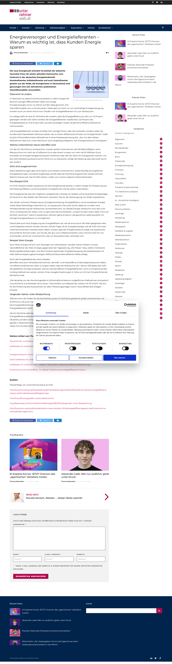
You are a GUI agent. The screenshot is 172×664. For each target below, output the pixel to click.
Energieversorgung (124, 165)
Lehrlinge (119, 213)
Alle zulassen (119, 358)
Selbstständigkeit (57, 28)
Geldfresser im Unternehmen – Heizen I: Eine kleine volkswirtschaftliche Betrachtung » (50, 365)
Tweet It (46, 63)
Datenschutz (28, 2)
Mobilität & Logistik (124, 231)
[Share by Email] (58, 63)
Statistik (119, 288)
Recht (118, 266)
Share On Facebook (24, 63)
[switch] (73, 348)
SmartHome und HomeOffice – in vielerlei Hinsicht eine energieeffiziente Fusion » (48, 370)
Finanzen (119, 170)
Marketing (39, 28)
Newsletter (61, 2)
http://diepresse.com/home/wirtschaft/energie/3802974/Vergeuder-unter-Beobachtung (51, 403)
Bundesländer (105, 28)
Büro (117, 157)
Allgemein (120, 139)
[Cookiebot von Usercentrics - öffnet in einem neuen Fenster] (126, 305)
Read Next (32, 494)
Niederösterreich (123, 235)
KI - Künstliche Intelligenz (127, 200)
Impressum (40, 2)
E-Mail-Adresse (53, 554)
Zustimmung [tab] (51, 313)
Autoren (119, 144)
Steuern (119, 296)
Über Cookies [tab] (121, 313)
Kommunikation (122, 209)
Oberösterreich (122, 240)
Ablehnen (52, 358)
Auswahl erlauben (86, 358)
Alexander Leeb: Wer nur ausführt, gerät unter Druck (46, 620)
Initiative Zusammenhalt (126, 187)
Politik (118, 257)
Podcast (91, 28)
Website (81, 554)
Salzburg (119, 275)
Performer (119, 248)
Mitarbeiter (120, 227)
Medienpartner (122, 222)
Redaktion (120, 270)
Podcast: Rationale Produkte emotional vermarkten (46, 631)
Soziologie (119, 283)
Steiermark (120, 292)
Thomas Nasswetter (21, 53)
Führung (119, 174)
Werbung (51, 2)
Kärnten (119, 196)
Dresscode (120, 161)
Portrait (13, 28)
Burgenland (120, 152)
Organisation (76, 28)
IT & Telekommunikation (126, 192)
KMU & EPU (120, 205)
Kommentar (19, 524)
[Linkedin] (161, 2)
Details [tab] (86, 313)
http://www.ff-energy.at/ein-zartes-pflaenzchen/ (32, 398)
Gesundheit (120, 178)
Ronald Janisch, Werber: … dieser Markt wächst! (54, 498)
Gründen (26, 28)
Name (16, 554)
